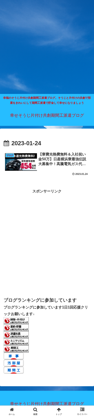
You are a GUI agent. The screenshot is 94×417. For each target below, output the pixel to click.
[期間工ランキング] (16, 349)
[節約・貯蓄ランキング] (16, 327)
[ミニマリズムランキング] (16, 342)
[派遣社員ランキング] (16, 335)
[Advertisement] (47, 47)
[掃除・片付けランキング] (16, 320)
